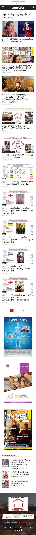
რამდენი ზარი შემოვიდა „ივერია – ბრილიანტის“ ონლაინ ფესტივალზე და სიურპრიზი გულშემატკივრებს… (17, 98)
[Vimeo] (25, 528)
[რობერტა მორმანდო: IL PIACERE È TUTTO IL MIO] (5, 475)
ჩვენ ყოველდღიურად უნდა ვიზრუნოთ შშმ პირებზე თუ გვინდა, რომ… (18, 128)
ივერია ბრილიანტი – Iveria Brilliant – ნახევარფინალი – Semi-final (18, 182)
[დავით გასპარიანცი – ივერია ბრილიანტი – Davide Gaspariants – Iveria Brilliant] (18, 198)
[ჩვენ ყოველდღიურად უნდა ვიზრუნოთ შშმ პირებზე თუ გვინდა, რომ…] (18, 116)
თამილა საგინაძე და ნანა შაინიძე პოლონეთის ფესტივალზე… (17, 40)
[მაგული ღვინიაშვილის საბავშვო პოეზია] (5, 484)
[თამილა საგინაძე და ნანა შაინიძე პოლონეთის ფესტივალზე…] (18, 29)
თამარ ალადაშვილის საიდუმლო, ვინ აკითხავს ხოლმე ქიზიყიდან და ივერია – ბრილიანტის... (17, 67)
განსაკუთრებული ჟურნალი (8, 122)
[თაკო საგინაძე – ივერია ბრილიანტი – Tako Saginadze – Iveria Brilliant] (18, 256)
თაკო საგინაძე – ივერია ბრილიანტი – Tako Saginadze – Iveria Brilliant (16, 268)
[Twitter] (20, 528)
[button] (33, 7)
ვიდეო (3, 178)
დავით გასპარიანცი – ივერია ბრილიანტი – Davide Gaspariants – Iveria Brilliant (17, 210)
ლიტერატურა (14, 468)
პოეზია (12, 485)
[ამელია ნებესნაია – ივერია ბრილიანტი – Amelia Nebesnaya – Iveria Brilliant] (18, 227)
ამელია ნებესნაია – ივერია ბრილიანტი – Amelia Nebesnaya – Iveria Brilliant (17, 239)
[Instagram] (15, 528)
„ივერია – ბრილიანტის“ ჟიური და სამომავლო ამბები (17, 156)
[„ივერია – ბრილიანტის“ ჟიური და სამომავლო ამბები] (18, 145)
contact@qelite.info (23, 522)
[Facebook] (10, 528)
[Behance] (5, 528)
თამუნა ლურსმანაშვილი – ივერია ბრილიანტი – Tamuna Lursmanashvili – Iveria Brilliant (18, 297)
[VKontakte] (30, 528)
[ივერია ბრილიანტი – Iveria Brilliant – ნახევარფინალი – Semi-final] (18, 171)
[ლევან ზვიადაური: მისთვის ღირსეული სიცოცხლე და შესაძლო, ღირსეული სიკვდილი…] (5, 463)
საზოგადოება (5, 62)
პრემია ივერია (14, 476)
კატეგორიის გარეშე (6, 35)
